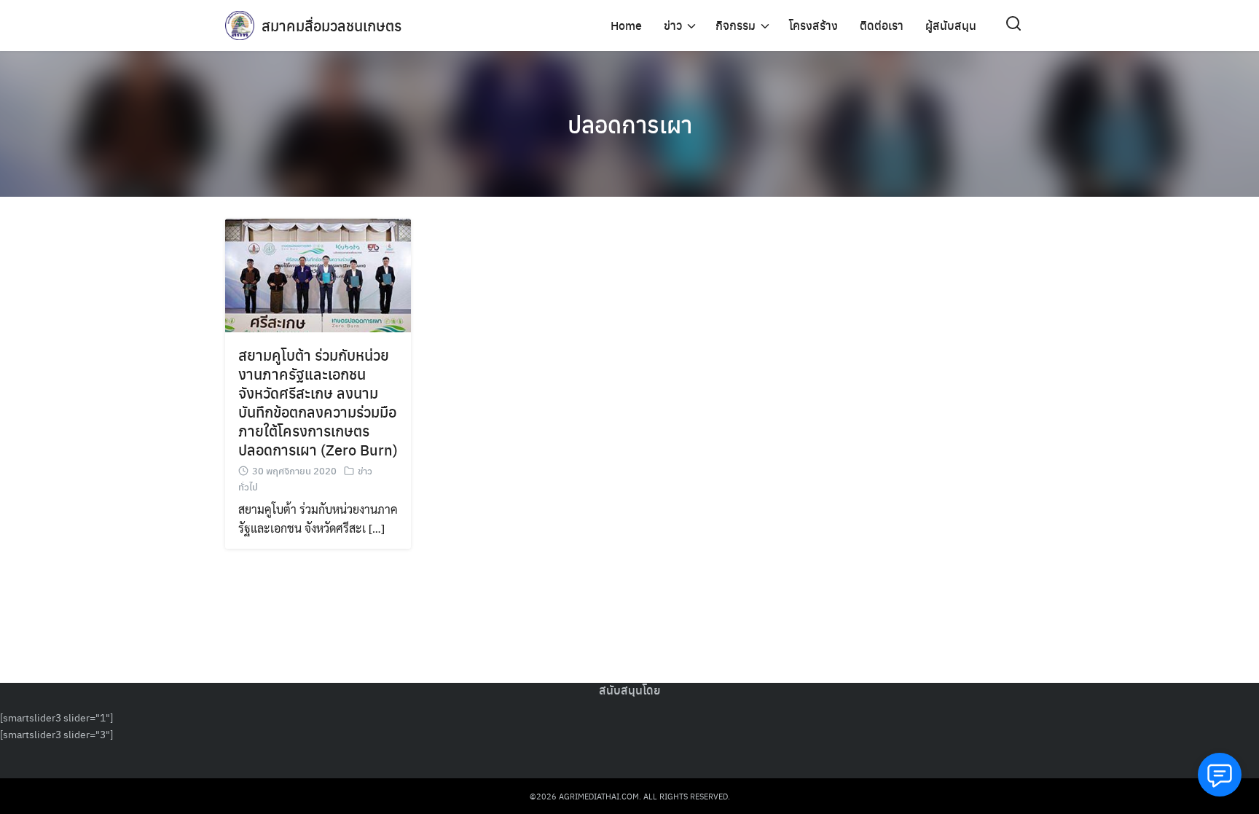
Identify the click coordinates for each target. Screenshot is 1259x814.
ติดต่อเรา (881, 25)
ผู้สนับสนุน (950, 25)
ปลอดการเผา (630, 124)
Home (626, 25)
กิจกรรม (735, 25)
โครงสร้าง (813, 25)
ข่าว (673, 25)
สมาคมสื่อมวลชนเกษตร (331, 25)
